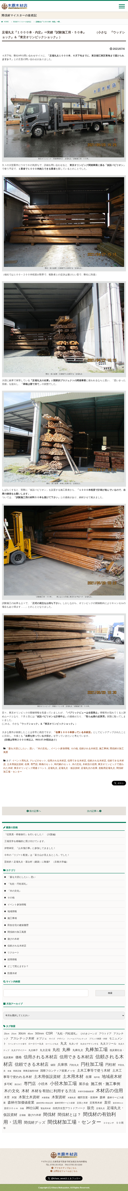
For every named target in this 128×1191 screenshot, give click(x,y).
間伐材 (49, 1114)
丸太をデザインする (89, 1044)
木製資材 (59, 1097)
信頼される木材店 (88, 748)
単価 (9, 1071)
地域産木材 (112, 1076)
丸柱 (56, 1050)
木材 (25, 1091)
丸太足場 (45, 1050)
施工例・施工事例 (105, 1084)
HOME (6, 22)
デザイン (61, 1039)
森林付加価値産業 (21, 1102)
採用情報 (12, 959)
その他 (74, 748)
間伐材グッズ (35, 1122)
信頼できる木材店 (31, 1064)
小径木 (43, 1084)
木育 (7, 1097)
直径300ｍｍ (118, 1103)
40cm (30, 1034)
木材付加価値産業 (86, 1091)
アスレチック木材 (22, 1038)
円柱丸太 (74, 1065)
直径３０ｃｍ (11, 1108)
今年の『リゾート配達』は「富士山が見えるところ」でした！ (37, 855)
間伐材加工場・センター (74, 1122)
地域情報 (12, 911)
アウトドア (105, 1033)
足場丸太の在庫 (89, 768)
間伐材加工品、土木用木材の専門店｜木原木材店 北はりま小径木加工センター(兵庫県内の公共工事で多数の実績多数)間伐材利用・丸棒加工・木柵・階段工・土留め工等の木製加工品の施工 (14, 7)
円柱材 (110, 1065)
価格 (18, 1057)
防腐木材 (12, 973)
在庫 (27, 764)
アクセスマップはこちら (65, 1168)
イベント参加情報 (60, 748)
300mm (39, 1033)
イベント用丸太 (20, 760)
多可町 (8, 1084)
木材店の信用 (90, 764)
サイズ (52, 1039)
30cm (22, 1033)
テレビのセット (38, 760)
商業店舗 (17, 1071)
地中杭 (97, 1077)
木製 (14, 1097)
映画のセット (46, 764)
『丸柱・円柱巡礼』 (18, 883)
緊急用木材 (46, 1108)
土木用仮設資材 (15, 764)
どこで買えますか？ (18, 966)
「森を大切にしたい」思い (20, 748)
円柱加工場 (92, 1064)
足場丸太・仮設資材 (69, 768)
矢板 (22, 1108)
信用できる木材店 (77, 760)
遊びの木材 (13, 939)
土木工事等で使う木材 (93, 1070)
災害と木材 (82, 1103)
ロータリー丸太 (36, 1044)
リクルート (13, 952)
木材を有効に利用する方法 (53, 1091)
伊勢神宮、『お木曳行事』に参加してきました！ (30, 848)
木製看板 (46, 1097)
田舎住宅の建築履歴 (18, 925)
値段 (53, 1064)
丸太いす (73, 1043)
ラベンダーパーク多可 (17, 1044)
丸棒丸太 (77, 1050)
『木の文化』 (43, 748)
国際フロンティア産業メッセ (57, 1070)
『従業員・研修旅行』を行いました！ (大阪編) (31, 834)
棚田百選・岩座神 (88, 1097)
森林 (102, 1097)
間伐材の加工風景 (17, 932)
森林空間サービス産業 (65, 1103)
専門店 (34, 764)
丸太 (63, 1043)
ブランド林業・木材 (98, 1039)
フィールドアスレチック (77, 1039)
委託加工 (18, 1084)
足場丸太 (52, 768)
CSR (49, 1033)
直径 (107, 1102)
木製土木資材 (29, 1097)
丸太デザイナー (18, 1050)
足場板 (22, 1115)
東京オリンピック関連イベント (30, 768)
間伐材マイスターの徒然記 (22, 22)
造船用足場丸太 (107, 768)
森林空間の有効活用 (44, 1103)
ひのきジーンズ (89, 1033)
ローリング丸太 (52, 1044)
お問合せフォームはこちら (66, 1171)
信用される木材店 (57, 760)
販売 (90, 1108)
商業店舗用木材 (30, 1071)
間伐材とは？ (69, 1114)
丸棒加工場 (96, 1049)
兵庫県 (63, 1064)
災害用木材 (96, 1102)
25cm (13, 1034)
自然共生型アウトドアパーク (69, 1108)
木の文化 (76, 764)
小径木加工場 (63, 1083)
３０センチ (108, 1123)
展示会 (84, 1084)
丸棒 (66, 1049)
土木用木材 (73, 1076)
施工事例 (103, 748)
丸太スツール (108, 1043)
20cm (6, 1034)
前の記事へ (35, 811)
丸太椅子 (33, 1050)
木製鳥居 (72, 1097)
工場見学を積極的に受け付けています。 (25, 841)
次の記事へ (93, 811)
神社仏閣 (32, 1108)
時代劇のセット (62, 764)
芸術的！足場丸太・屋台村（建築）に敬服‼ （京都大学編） (36, 861)
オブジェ (41, 1038)
